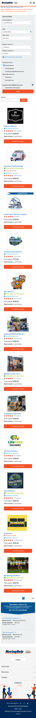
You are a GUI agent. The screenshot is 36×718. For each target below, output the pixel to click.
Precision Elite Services (13, 252)
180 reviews (18, 175)
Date (3, 29)
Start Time (5, 35)
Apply (18, 91)
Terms (20, 708)
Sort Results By (7, 20)
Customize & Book (18, 141)
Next (33, 598)
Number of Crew (7, 44)
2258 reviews (18, 540)
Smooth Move (9, 491)
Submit (23, 100)
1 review (16, 216)
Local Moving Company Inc (10, 618)
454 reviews (18, 580)
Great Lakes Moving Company (15, 214)
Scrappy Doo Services (12, 414)
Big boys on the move (12, 374)
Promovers (8, 533)
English (18, 660)
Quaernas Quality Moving (13, 166)
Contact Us (18, 683)
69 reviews (17, 256)
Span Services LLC (8, 632)
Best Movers (9, 292)
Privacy (16, 708)
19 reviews (17, 498)
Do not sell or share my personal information (18, 706)
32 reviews (17, 456)
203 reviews (18, 338)
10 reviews (17, 416)
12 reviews (17, 378)
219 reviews (18, 298)
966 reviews (18, 131)
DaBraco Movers (10, 126)
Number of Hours (7, 50)
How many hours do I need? (13, 57)
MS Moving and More (12, 576)
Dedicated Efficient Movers (14, 334)
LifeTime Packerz (11, 451)
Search (3, 97)
